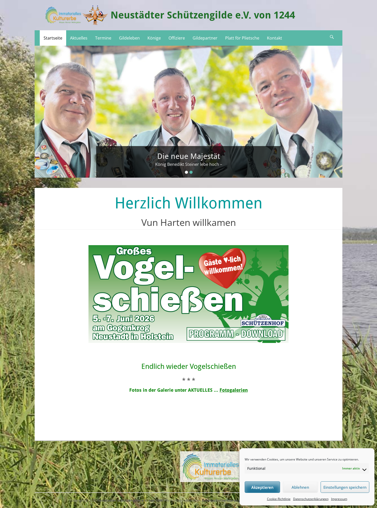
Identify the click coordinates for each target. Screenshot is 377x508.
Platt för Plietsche (242, 38)
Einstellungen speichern (344, 487)
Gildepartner (205, 38)
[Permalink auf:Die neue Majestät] (188, 112)
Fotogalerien (234, 390)
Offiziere (176, 38)
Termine (103, 38)
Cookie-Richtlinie (279, 499)
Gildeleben (129, 38)
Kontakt (274, 38)
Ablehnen (300, 487)
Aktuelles (78, 38)
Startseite (53, 38)
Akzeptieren (262, 487)
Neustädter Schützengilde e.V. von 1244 (203, 15)
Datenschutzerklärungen (311, 499)
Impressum (339, 499)
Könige (154, 38)
